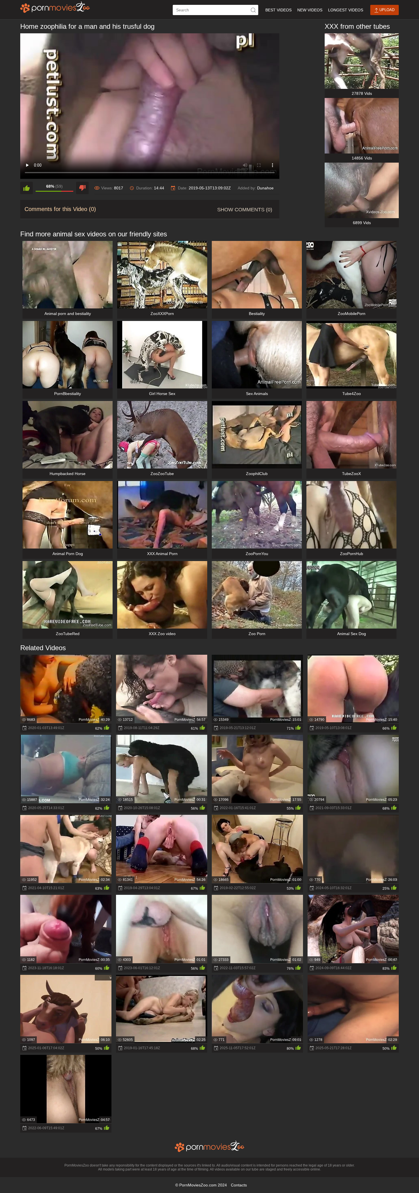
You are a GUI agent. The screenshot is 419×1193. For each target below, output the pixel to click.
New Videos (309, 10)
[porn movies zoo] (55, 7)
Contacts (239, 1185)
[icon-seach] (253, 10)
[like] (26, 188)
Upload (386, 10)
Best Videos (278, 10)
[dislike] (82, 188)
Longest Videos (345, 10)
